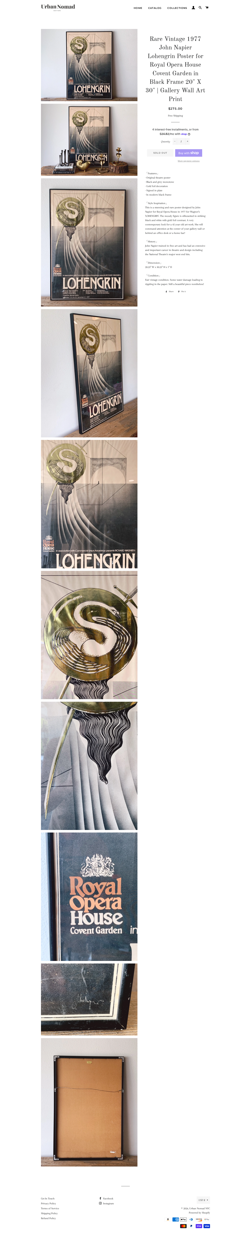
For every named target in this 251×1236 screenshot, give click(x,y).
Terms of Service (50, 1208)
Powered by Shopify (199, 1212)
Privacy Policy (48, 1203)
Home (138, 8)
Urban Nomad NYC (199, 1208)
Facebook (107, 1198)
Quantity (165, 141)
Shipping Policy (49, 1213)
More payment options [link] (189, 161)
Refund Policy (48, 1218)
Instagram (108, 1203)
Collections (177, 8)
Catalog (155, 8)
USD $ (202, 1200)
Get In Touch (47, 1198)
